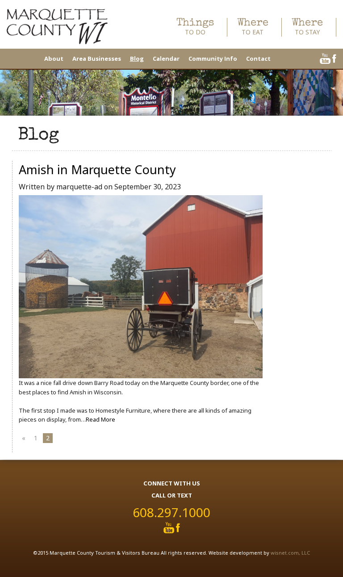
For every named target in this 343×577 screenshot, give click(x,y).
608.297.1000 (171, 512)
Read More (100, 419)
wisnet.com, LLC (290, 552)
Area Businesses (96, 58)
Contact (258, 58)
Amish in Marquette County (97, 169)
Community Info (212, 58)
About (53, 58)
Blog (137, 58)
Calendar (166, 58)
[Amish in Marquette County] (141, 286)
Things (195, 27)
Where (252, 27)
